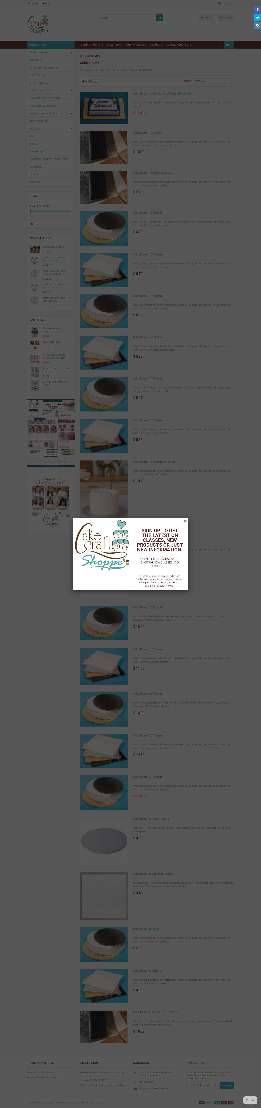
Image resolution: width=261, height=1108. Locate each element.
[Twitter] (257, 17)
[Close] (185, 521)
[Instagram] (257, 25)
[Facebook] (257, 9)
